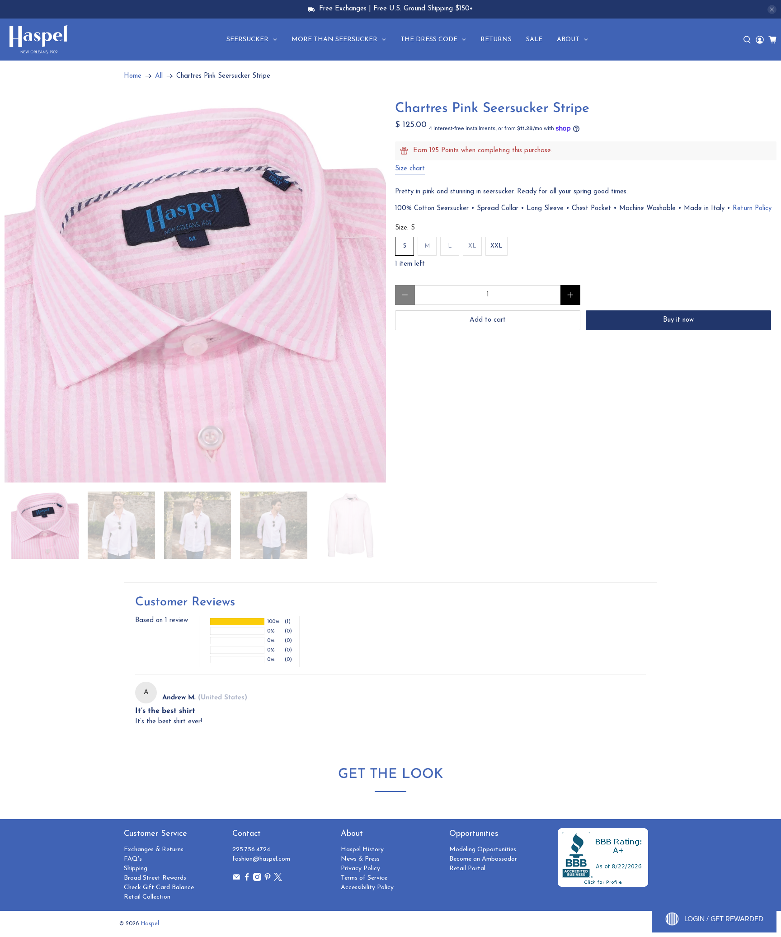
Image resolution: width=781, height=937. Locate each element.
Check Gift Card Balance (159, 887)
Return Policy (752, 208)
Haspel (150, 924)
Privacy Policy (360, 868)
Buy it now (678, 320)
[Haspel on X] (278, 879)
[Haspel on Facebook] (247, 879)
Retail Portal (467, 868)
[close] (771, 9)
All (159, 76)
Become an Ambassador (483, 859)
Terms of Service (364, 878)
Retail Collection (147, 897)
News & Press (360, 859)
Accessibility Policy (367, 887)
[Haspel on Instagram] (257, 879)
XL (472, 246)
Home (132, 76)
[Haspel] (38, 39)
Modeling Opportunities (482, 849)
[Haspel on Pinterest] (267, 879)
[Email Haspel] (236, 879)
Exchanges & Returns (153, 849)
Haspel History (362, 849)
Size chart (410, 168)
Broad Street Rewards (155, 878)
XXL (496, 246)
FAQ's (133, 859)
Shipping (135, 868)
